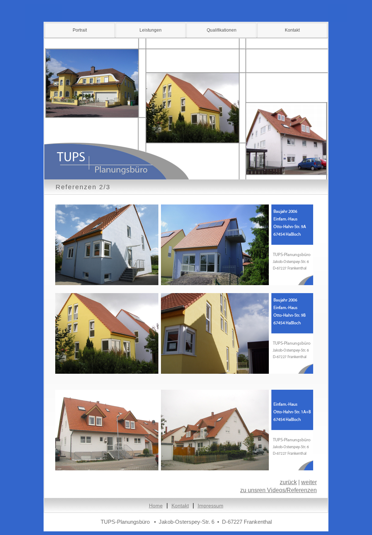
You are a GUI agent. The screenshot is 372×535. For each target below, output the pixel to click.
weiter (309, 482)
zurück (288, 482)
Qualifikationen (221, 30)
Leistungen (151, 30)
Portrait (80, 30)
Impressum (210, 505)
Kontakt (292, 30)
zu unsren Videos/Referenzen (278, 490)
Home (156, 505)
